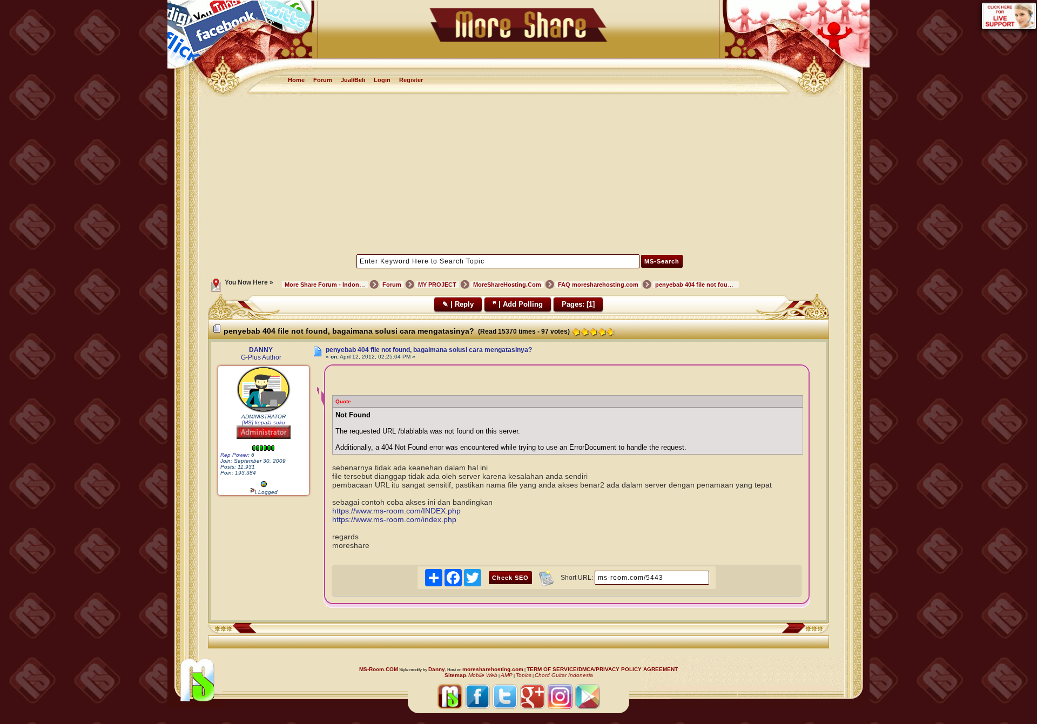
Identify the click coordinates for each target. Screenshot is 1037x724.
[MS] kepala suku (263, 422)
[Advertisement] (519, 174)
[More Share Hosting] (263, 486)
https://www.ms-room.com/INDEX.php (396, 510)
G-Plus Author (261, 357)
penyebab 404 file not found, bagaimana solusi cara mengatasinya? (429, 350)
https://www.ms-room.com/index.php (394, 519)
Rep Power (234, 455)
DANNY (261, 350)
